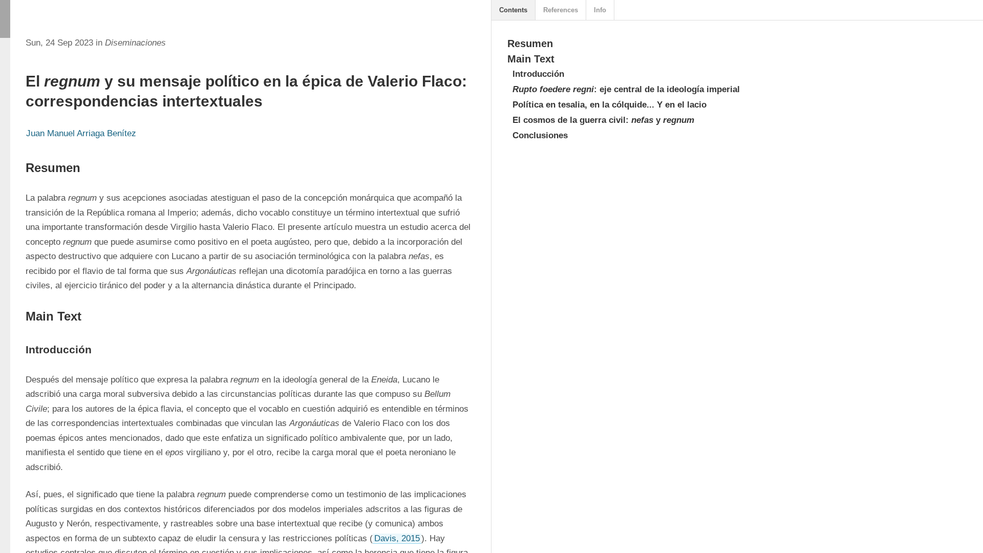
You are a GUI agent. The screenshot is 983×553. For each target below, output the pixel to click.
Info (600, 10)
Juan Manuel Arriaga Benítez (81, 133)
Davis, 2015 (397, 538)
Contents (513, 10)
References (560, 10)
